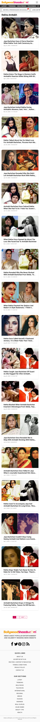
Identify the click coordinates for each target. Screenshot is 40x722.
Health (19, 712)
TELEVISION (32, 6)
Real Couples (19, 704)
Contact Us (20, 670)
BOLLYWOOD (21, 6)
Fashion (19, 699)
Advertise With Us (19, 659)
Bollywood (20, 685)
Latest (19, 680)
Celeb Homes (19, 707)
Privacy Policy (20, 667)
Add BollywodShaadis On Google (15, 10)
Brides (19, 696)
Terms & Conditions (20, 665)
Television (19, 688)
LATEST (4, 6)
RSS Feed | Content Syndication (20, 662)
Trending (19, 682)
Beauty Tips (20, 709)
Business (20, 701)
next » (23, 617)
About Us (20, 656)
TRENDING (12, 6)
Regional (20, 693)
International (20, 690)
